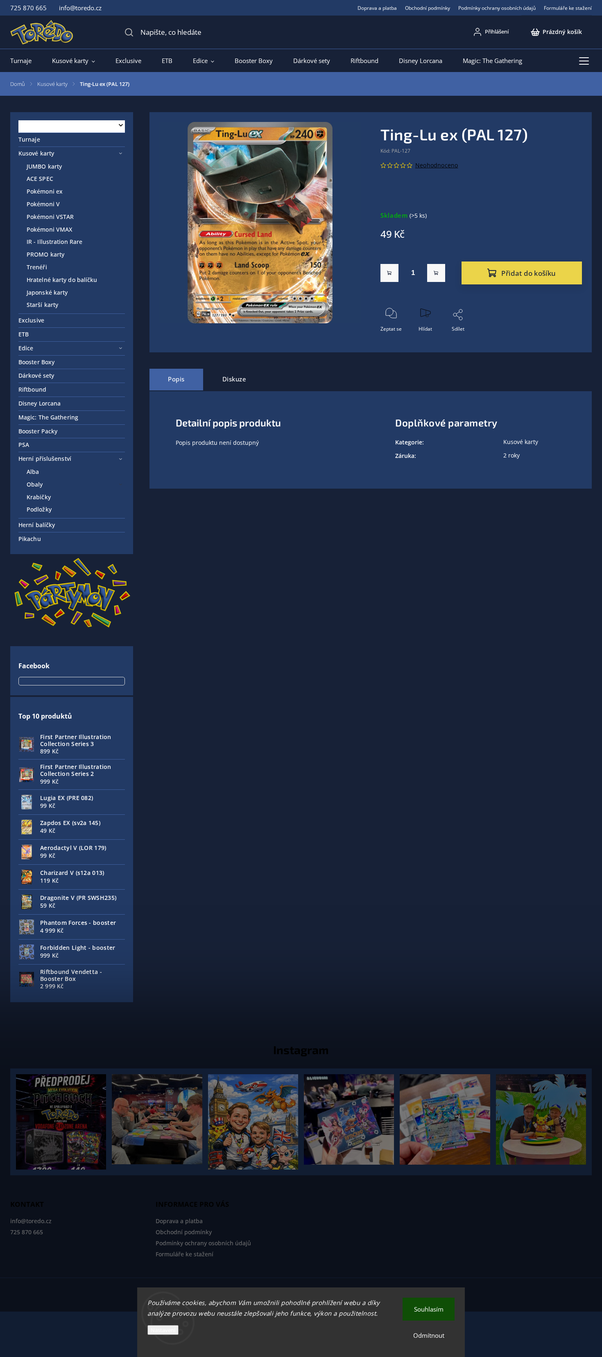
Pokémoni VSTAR (50, 217)
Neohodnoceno (436, 165)
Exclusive (31, 320)
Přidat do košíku (528, 273)
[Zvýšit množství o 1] (436, 273)
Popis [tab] (176, 379)
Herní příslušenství (44, 458)
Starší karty (42, 305)
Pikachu (29, 539)
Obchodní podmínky (427, 8)
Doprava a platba (377, 8)
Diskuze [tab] (234, 379)
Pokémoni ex (45, 191)
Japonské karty (47, 292)
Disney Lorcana (39, 403)
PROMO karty (45, 254)
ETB (23, 334)
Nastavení (163, 1330)
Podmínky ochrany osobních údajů (497, 8)
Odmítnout (428, 1335)
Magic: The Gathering (48, 417)
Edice (26, 348)
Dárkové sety (36, 375)
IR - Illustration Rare (54, 242)
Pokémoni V (43, 204)
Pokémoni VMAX (49, 229)
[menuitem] (26, 60)
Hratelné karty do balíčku (62, 280)
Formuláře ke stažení (568, 8)
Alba (33, 472)
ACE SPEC (40, 179)
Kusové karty (36, 153)
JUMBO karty (44, 166)
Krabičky (39, 497)
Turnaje (29, 139)
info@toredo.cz (31, 1221)
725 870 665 (26, 1232)
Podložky (39, 509)
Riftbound (32, 389)
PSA (23, 445)
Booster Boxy (36, 362)
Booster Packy (37, 431)
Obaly (35, 484)
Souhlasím (429, 1309)
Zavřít (568, 342)
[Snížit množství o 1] (389, 273)
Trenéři (37, 267)
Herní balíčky (36, 525)
